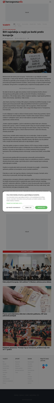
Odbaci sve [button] (28, 207)
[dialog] (27, 201)
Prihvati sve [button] (41, 207)
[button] (27, 203)
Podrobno (16, 200)
